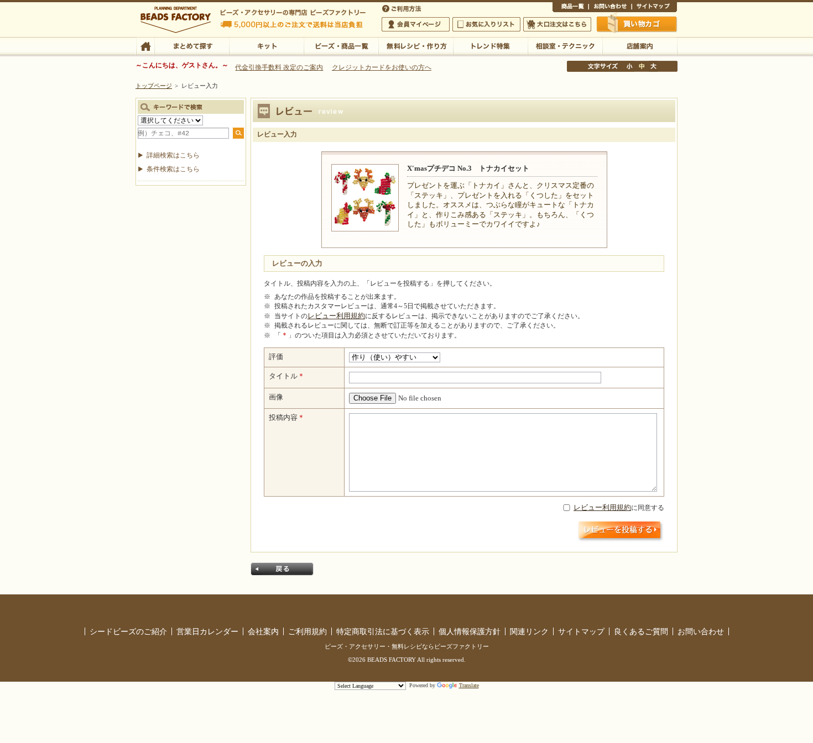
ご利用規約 (307, 631)
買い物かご (637, 23)
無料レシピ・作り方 (415, 45)
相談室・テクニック (565, 45)
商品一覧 (570, 7)
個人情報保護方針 (470, 631)
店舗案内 (639, 45)
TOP (145, 45)
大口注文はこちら (557, 24)
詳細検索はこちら (173, 155)
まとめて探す (191, 45)
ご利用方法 (403, 7)
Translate (469, 685)
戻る (282, 569)
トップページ (154, 85)
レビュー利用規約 (336, 316)
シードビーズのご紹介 (128, 631)
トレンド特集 (490, 45)
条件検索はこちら (173, 169)
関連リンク (529, 631)
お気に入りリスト (486, 24)
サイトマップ (654, 7)
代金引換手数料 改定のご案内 (279, 67)
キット (266, 45)
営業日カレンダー (207, 631)
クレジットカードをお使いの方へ (381, 67)
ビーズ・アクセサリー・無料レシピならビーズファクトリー (407, 646)
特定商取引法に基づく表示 (382, 631)
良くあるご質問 (641, 631)
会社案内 (263, 631)
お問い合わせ (610, 7)
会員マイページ (416, 24)
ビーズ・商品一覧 (341, 45)
